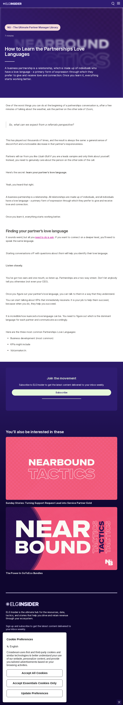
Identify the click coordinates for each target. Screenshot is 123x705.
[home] (12, 4)
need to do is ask (44, 237)
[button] (118, 3)
